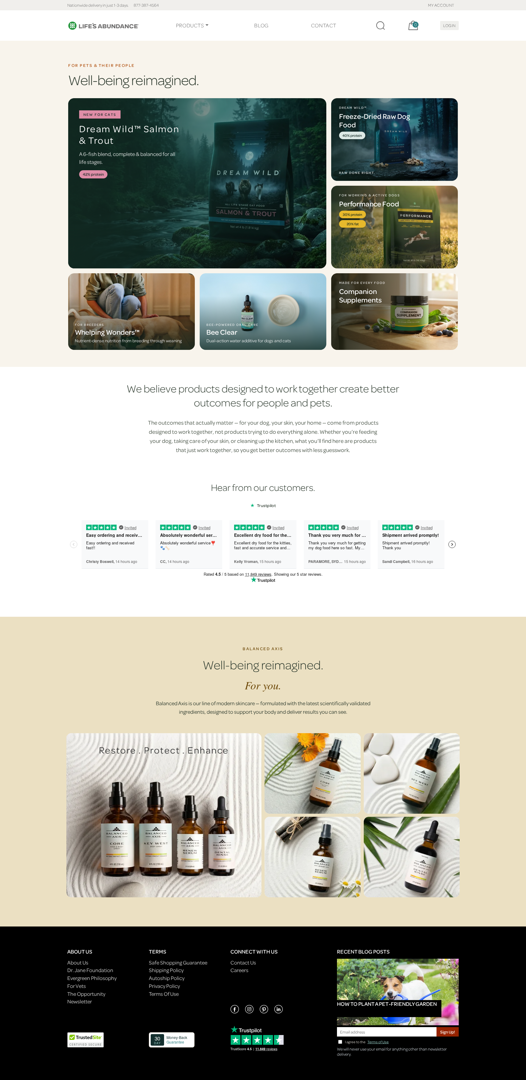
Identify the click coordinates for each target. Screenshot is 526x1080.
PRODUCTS (190, 25)
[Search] (380, 25)
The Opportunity (86, 994)
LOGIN (449, 25)
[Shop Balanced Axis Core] (313, 773)
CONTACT (323, 25)
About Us (77, 962)
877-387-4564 (146, 5)
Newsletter (79, 1001)
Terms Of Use (164, 994)
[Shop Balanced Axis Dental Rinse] (412, 857)
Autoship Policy (166, 978)
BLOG (261, 25)
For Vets (76, 986)
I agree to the (367, 1041)
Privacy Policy (164, 986)
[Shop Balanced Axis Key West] (412, 773)
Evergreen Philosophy (92, 978)
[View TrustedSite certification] (85, 1039)
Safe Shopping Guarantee (178, 962)
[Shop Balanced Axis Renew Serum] (313, 857)
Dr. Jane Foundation (90, 970)
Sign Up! (447, 1032)
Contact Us (243, 962)
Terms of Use (378, 1041)
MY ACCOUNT (441, 5)
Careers (239, 970)
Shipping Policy (166, 970)
